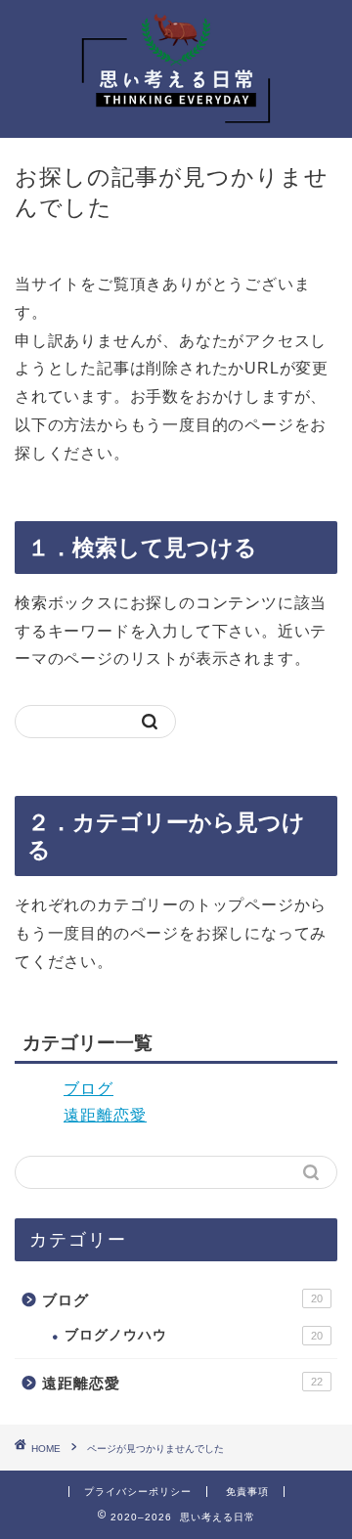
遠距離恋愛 (105, 1115)
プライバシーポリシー (138, 1491)
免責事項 (247, 1491)
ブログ (88, 1088)
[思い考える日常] (176, 122)
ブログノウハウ (194, 1335)
